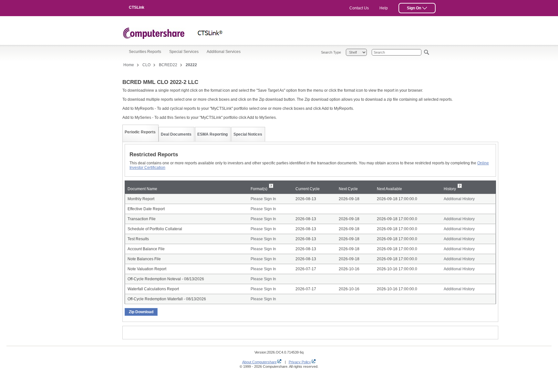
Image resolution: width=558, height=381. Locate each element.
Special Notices (247, 134)
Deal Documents (176, 134)
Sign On (414, 8)
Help (383, 8)
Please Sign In (263, 199)
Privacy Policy (300, 362)
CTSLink (136, 7)
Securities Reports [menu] (145, 51)
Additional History (459, 199)
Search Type (331, 52)
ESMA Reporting (212, 134)
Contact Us (359, 8)
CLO (146, 65)
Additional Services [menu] (224, 51)
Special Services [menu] (184, 51)
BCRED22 (168, 65)
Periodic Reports (140, 132)
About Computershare (259, 362)
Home (128, 65)
